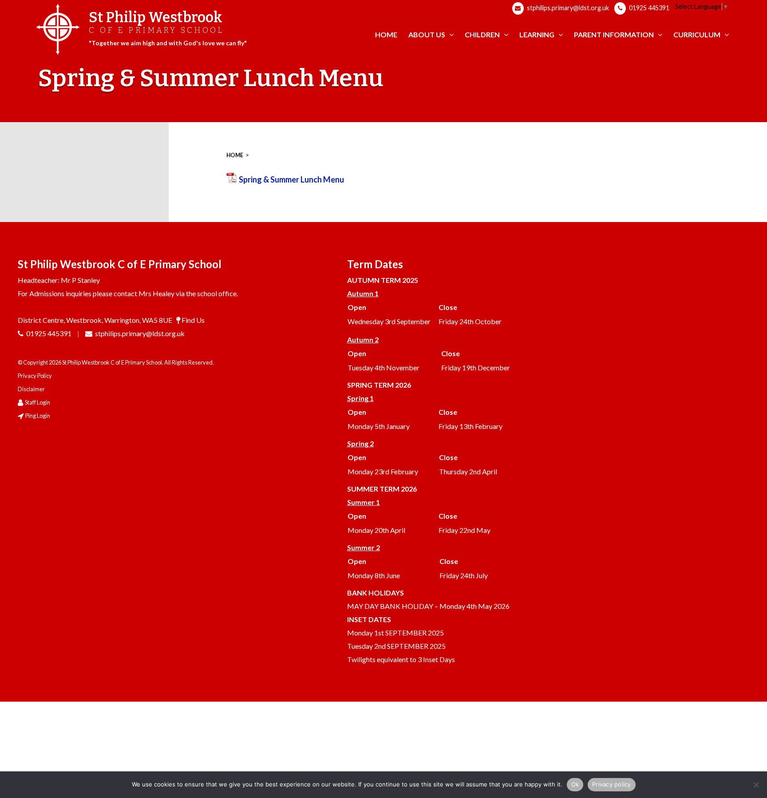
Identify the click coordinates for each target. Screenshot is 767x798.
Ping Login (37, 415)
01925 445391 (648, 8)
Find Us (193, 320)
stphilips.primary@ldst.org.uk (567, 8)
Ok (575, 784)
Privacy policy (611, 784)
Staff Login (37, 402)
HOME (234, 155)
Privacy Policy (35, 375)
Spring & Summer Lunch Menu (291, 179)
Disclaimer (31, 389)
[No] (755, 784)
